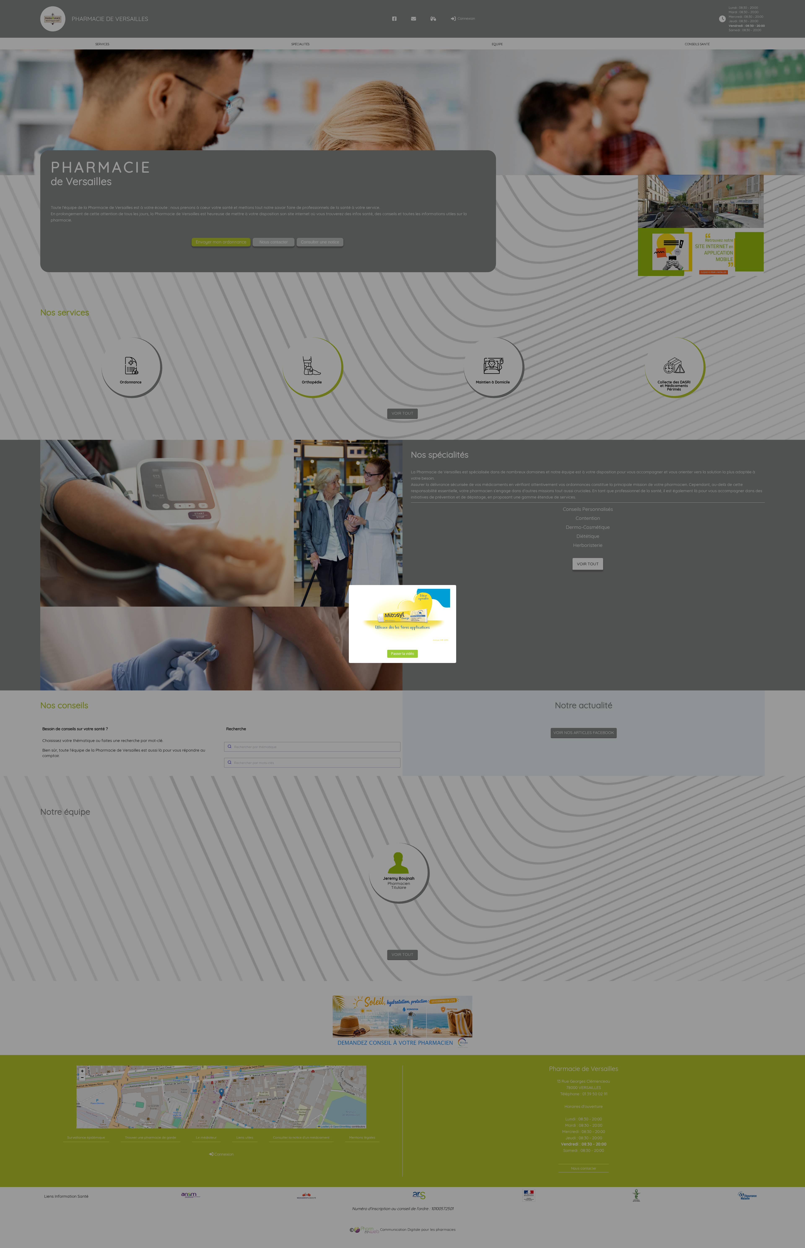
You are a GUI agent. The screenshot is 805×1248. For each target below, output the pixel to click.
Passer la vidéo (402, 653)
